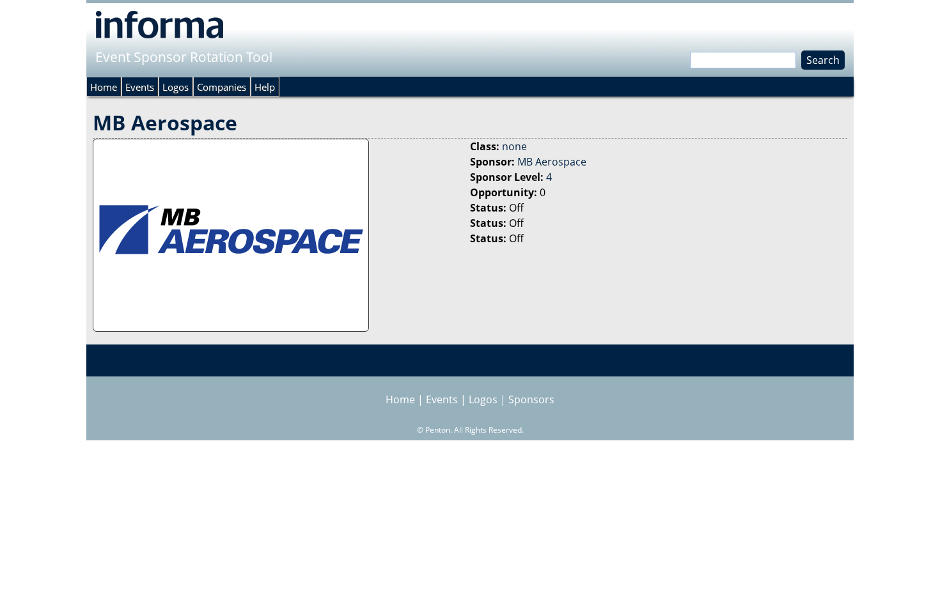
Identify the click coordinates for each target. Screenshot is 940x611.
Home (103, 87)
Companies (221, 87)
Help (265, 87)
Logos (175, 87)
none (514, 146)
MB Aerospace (551, 162)
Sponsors (531, 399)
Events (139, 87)
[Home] (159, 24)
